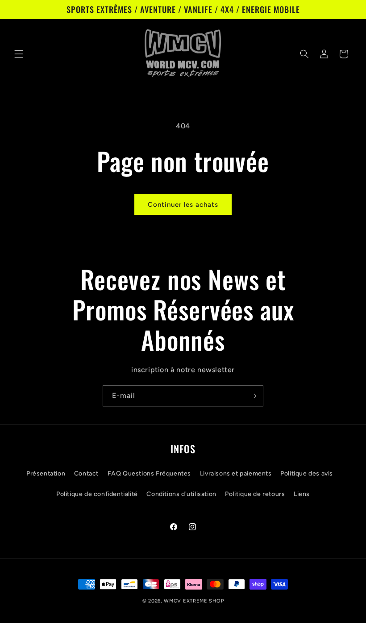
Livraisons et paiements (236, 473)
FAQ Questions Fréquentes (149, 473)
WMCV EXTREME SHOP (194, 601)
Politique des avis (306, 473)
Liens (302, 494)
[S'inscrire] (253, 395)
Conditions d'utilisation (181, 494)
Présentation (45, 473)
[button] (19, 54)
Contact (86, 473)
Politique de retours (255, 494)
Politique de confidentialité (97, 494)
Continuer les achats (183, 205)
